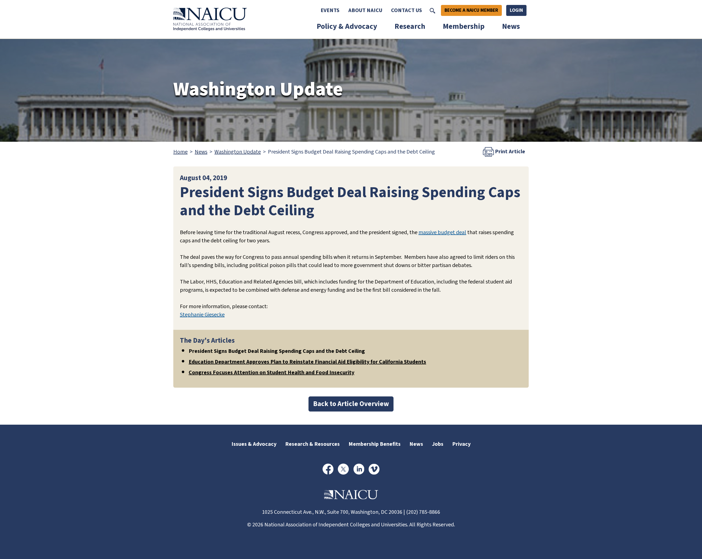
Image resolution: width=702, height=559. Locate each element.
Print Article (509, 151)
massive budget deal (442, 232)
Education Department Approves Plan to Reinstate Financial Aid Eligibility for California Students (307, 362)
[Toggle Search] (432, 10)
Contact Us (406, 10)
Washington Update (237, 152)
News (511, 26)
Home (180, 152)
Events (330, 10)
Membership (464, 26)
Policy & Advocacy (347, 26)
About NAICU (365, 10)
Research (410, 26)
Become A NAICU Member (471, 10)
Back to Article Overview (351, 404)
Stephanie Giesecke (202, 315)
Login (516, 10)
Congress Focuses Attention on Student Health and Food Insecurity (271, 372)
